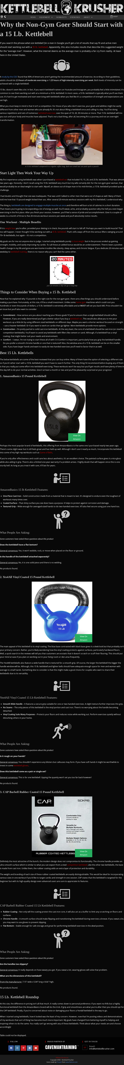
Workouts (61, 17)
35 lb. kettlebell (40, 46)
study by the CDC (9, 76)
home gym (81, 302)
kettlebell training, (19, 251)
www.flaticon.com (72, 1062)
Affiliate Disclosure (62, 1058)
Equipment (44, 17)
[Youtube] (36, 1048)
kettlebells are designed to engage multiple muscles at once (39, 205)
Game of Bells (46, 452)
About (87, 17)
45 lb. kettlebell (59, 232)
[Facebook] (11, 1048)
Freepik (59, 1062)
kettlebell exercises (47, 113)
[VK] (29, 1048)
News (33, 17)
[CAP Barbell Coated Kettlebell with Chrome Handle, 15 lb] (62, 826)
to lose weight (78, 241)
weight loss (10, 228)
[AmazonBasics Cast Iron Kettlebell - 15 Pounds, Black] (62, 411)
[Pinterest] (23, 1048)
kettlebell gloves (21, 765)
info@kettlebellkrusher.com (101, 1048)
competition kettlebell (77, 865)
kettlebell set (61, 179)
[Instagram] (17, 1048)
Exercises (75, 17)
